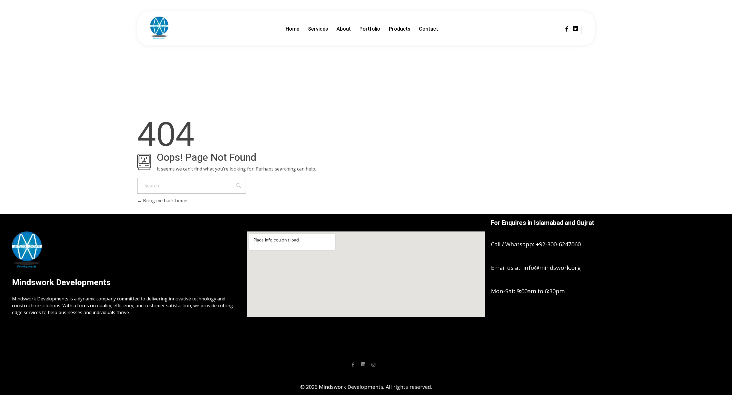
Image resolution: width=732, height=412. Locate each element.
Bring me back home (164, 200)
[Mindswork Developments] (159, 28)
